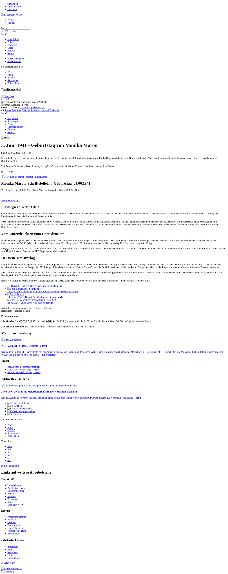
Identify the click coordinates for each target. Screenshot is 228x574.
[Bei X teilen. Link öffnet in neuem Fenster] (14, 405)
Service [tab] (5, 510)
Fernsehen (12, 499)
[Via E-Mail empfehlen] (19, 408)
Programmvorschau (17, 516)
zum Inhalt (12, 3)
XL (9, 460)
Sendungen (12, 80)
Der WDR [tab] (7, 479)
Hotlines (11, 522)
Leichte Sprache (15, 528)
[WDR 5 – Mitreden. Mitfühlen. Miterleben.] (7, 96)
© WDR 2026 (8, 563)
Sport (10, 47)
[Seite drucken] (15, 414)
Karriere (11, 496)
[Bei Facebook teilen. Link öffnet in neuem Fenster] (18, 403)
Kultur (10, 53)
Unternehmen (14, 485)
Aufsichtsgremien (16, 488)
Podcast (11, 124)
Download (10, 200)
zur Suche (12, 9)
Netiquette (12, 552)
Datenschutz (13, 558)
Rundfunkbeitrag (15, 491)
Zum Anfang (7, 571)
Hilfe (9, 555)
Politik (10, 42)
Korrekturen (13, 533)
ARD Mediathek (15, 58)
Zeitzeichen (13, 83)
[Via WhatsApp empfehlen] (21, 411)
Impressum (12, 546)
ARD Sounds (14, 61)
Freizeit (11, 50)
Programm (12, 118)
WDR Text (12, 519)
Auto (9, 446)
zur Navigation (14, 6)
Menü (4, 34)
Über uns (11, 129)
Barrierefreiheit (14, 525)
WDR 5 (11, 77)
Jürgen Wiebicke (13, 110)
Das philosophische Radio (32, 107)
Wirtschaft (12, 45)
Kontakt (11, 132)
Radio (10, 74)
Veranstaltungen (15, 126)
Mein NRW (13, 39)
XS (9, 449)
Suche (4, 28)
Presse (10, 493)
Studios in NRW (15, 505)
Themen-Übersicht (16, 530)
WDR (10, 72)
